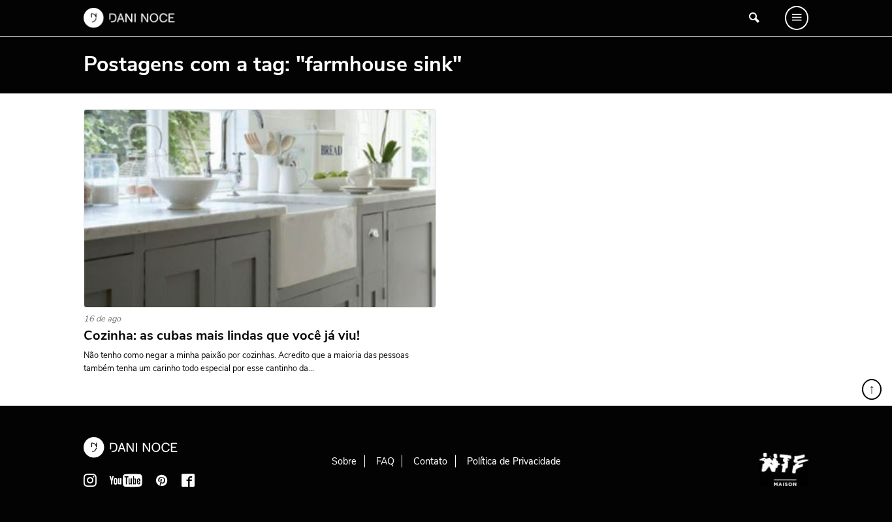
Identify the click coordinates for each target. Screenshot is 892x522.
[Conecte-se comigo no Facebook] (188, 480)
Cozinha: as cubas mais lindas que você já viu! (222, 336)
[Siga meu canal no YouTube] (126, 480)
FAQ (385, 461)
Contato (430, 461)
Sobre (344, 461)
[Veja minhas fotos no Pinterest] (161, 480)
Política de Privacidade (514, 461)
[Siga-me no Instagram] (90, 480)
